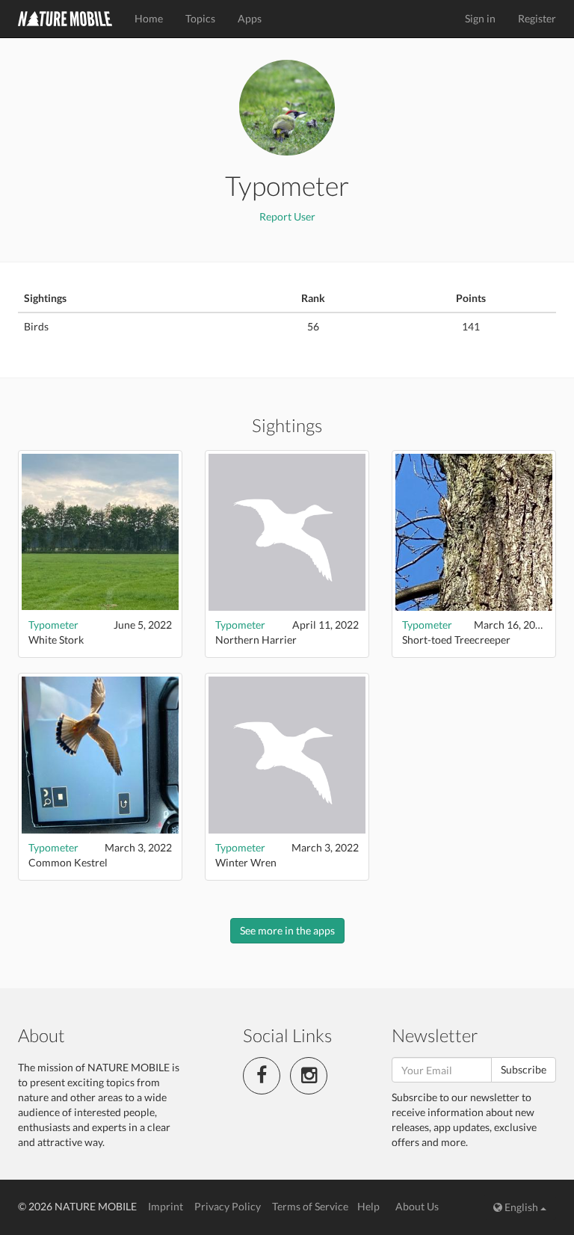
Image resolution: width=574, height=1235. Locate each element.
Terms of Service (310, 1206)
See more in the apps (287, 930)
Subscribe (523, 1069)
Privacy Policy (227, 1206)
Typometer (53, 624)
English (521, 1207)
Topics (200, 18)
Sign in (480, 18)
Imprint (165, 1206)
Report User (287, 216)
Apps (250, 18)
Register (537, 18)
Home (149, 18)
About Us (417, 1206)
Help (368, 1206)
